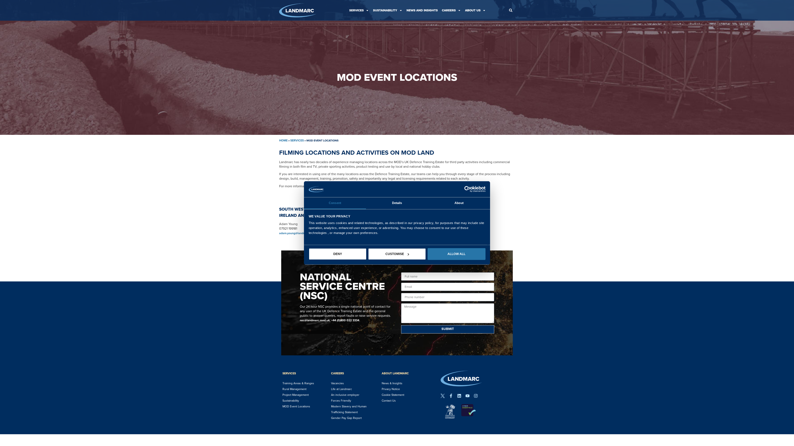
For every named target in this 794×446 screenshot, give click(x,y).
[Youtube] (467, 396)
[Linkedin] (459, 396)
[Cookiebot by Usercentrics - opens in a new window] (467, 189)
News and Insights (422, 10)
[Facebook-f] (451, 396)
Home (283, 140)
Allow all (456, 254)
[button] (511, 10)
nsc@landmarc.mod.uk (315, 320)
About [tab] (459, 203)
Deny (337, 254)
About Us (473, 10)
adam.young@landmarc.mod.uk (299, 233)
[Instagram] (476, 396)
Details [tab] (397, 203)
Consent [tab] (335, 203)
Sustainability (385, 10)
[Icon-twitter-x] (443, 396)
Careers (449, 10)
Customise (394, 254)
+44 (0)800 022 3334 (345, 320)
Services (356, 10)
